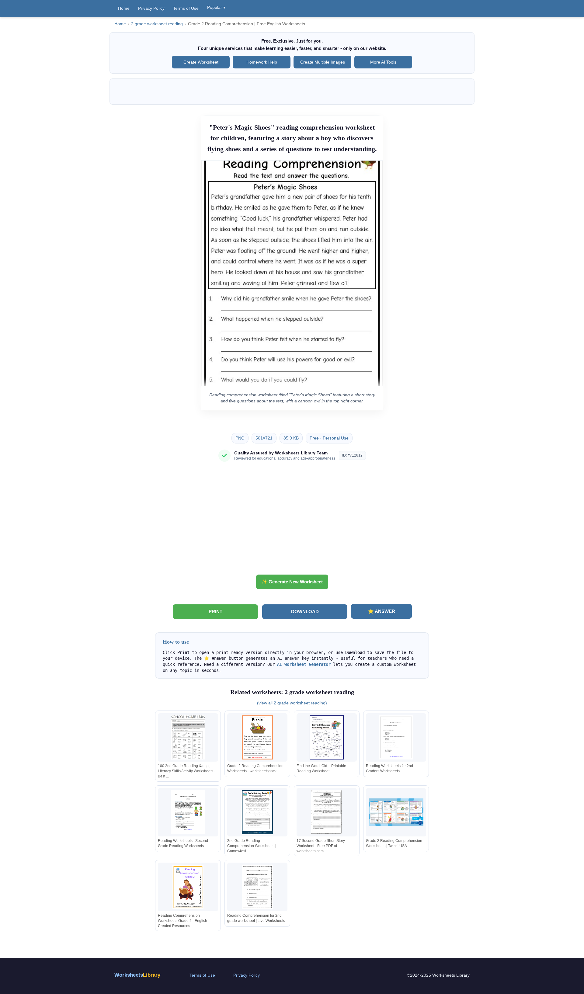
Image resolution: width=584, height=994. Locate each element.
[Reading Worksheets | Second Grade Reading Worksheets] (188, 812)
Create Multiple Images (322, 62)
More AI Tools (383, 62)
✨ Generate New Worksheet (292, 581)
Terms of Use (186, 8)
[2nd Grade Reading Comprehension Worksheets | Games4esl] (257, 812)
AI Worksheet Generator (304, 664)
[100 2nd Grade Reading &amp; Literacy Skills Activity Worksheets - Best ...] (188, 737)
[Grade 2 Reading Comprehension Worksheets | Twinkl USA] (396, 812)
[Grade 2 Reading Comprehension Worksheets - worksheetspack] (257, 737)
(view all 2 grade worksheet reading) (292, 702)
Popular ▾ (216, 7)
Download (305, 611)
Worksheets (137, 975)
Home (124, 8)
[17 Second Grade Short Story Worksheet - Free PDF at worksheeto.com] (326, 812)
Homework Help (261, 62)
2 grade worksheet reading (157, 24)
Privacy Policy (151, 8)
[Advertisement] (292, 520)
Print (215, 611)
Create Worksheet (200, 62)
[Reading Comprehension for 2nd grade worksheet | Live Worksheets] (257, 887)
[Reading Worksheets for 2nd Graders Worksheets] (396, 737)
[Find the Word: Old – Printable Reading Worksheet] (326, 737)
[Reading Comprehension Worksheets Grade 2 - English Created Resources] (188, 887)
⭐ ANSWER (381, 611)
